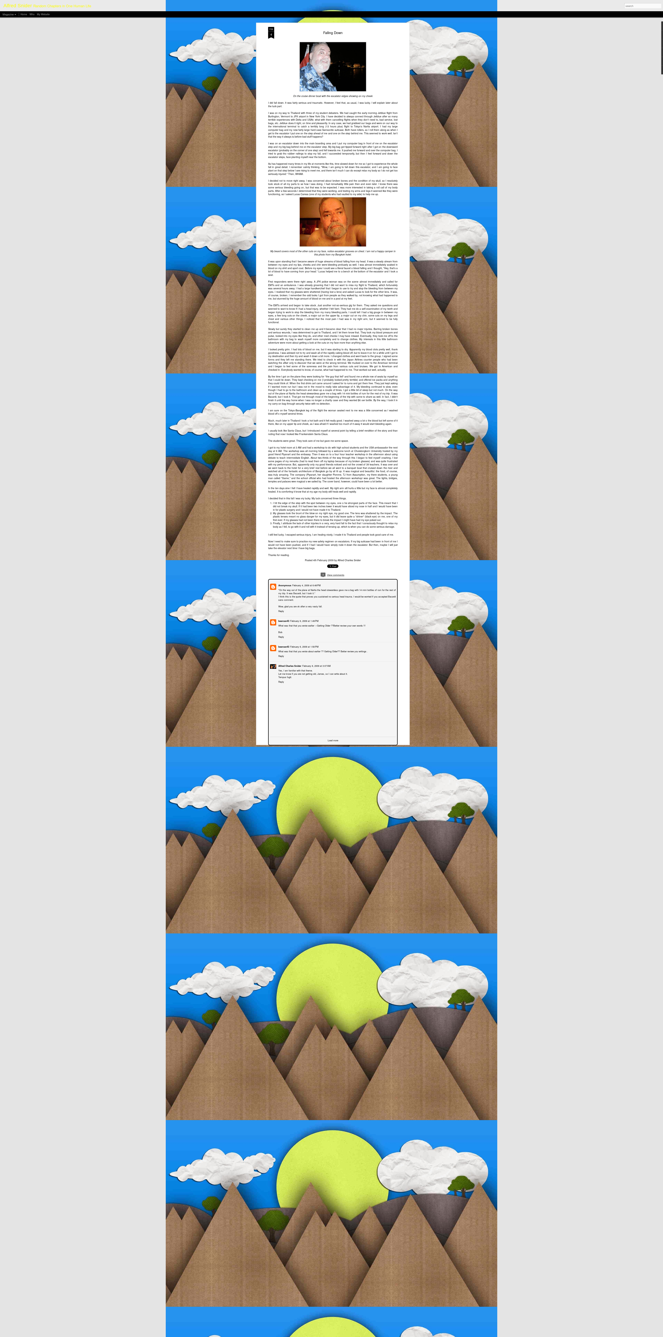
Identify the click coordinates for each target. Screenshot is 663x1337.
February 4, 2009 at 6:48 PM (306, 585)
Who (32, 14)
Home (24, 14)
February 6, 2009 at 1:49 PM (304, 620)
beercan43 (283, 620)
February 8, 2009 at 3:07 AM (316, 665)
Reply (281, 610)
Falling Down (333, 32)
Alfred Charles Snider (349, 560)
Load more (333, 740)
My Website (43, 14)
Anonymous (284, 585)
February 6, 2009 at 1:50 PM (304, 646)
